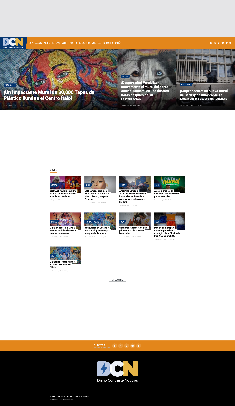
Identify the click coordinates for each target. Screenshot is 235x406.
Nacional (56, 42)
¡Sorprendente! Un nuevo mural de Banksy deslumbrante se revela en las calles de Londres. (204, 95)
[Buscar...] (232, 42)
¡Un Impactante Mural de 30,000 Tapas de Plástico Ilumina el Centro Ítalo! (49, 95)
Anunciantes (61, 397)
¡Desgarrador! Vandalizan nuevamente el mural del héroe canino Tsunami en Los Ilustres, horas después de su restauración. (145, 91)
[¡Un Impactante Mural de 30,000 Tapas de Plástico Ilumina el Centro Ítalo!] (59, 79)
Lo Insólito (108, 42)
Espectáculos (84, 42)
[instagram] (215, 43)
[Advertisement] (117, 18)
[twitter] (219, 43)
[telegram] (227, 43)
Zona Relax (96, 42)
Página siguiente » (117, 279)
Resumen (52, 397)
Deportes (73, 42)
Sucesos (38, 42)
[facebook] (211, 43)
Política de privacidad (82, 397)
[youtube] (223, 43)
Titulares (95, 222)
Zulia (31, 42)
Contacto (70, 397)
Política (47, 42)
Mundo (65, 42)
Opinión (118, 42)
